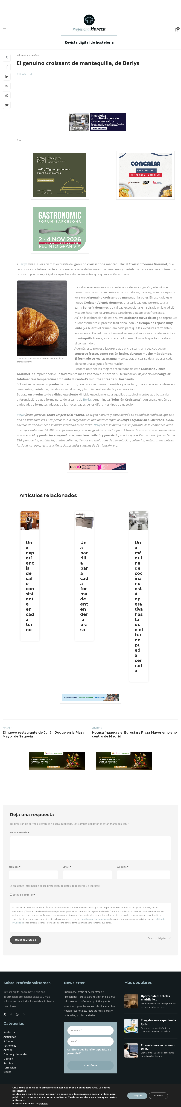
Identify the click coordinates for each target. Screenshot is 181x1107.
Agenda (8, 1050)
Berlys (23, 264)
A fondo (8, 1041)
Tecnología (10, 1045)
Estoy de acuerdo (24, 894)
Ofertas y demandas (16, 1054)
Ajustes (158, 1095)
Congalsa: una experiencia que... (158, 1022)
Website (123, 866)
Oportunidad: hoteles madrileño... (155, 997)
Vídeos (7, 1071)
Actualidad (10, 1036)
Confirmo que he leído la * (89, 1051)
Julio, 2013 (21, 73)
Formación (10, 1067)
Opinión (8, 1058)
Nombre (15, 866)
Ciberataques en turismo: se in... (158, 1046)
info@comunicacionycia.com (96, 918)
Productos (9, 1032)
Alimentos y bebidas (28, 55)
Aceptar (137, 1095)
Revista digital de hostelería (89, 42)
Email (67, 866)
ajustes (43, 1103)
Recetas (8, 1063)
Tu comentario (19, 832)
